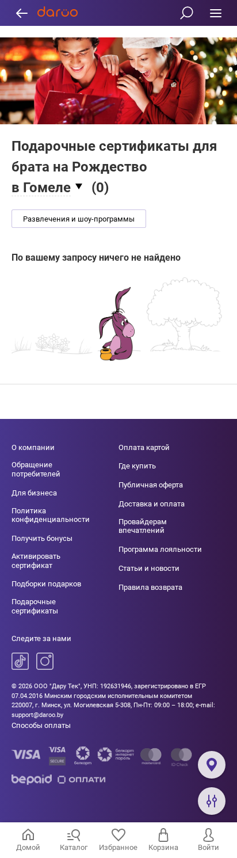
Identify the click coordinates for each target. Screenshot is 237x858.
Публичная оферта (150, 485)
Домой (28, 847)
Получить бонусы (42, 538)
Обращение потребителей (36, 469)
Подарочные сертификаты (35, 606)
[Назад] (22, 13)
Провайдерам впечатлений (142, 526)
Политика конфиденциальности (51, 515)
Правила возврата (150, 587)
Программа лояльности (160, 549)
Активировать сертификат (36, 561)
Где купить (137, 466)
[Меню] (215, 13)
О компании (33, 447)
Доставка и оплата (151, 503)
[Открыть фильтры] (211, 801)
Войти (208, 847)
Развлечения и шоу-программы (79, 219)
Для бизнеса (34, 493)
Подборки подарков (46, 583)
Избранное (118, 847)
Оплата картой (144, 447)
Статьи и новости (148, 568)
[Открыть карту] (211, 765)
